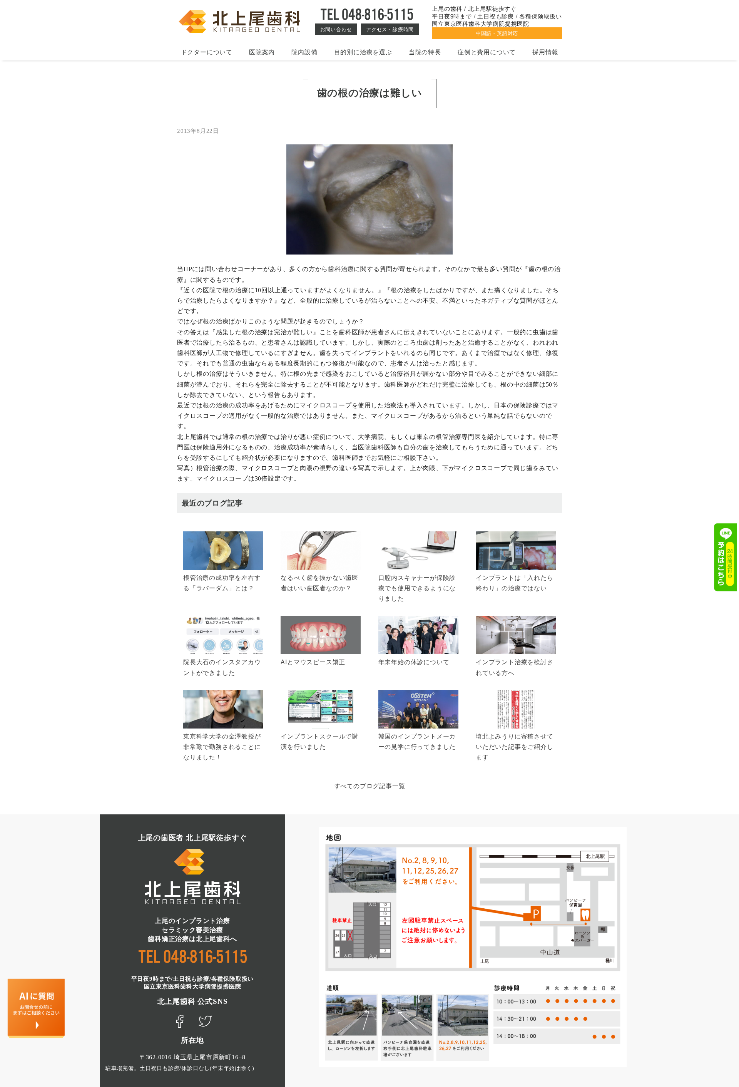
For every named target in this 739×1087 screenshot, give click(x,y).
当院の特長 (425, 51)
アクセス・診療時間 (390, 29)
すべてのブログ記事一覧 (369, 785)
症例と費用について (487, 51)
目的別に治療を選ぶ (363, 51)
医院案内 (262, 51)
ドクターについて (206, 51)
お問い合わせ (336, 29)
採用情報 (545, 51)
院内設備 (304, 51)
